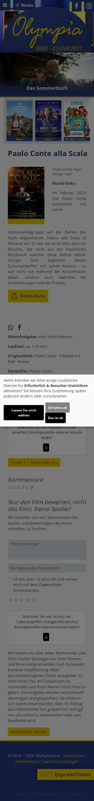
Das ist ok (55, 418)
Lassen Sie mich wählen (23, 412)
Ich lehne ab (57, 407)
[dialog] (47, 400)
